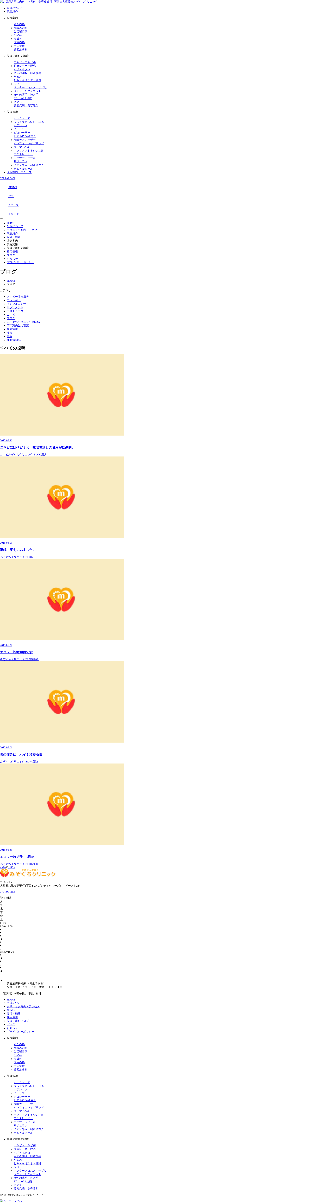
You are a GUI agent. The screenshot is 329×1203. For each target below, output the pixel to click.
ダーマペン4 (21, 147)
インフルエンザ (16, 303)
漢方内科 (19, 42)
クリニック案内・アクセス (23, 229)
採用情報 (12, 251)
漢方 (9, 332)
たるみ (18, 76)
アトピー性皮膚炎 (18, 296)
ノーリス (19, 129)
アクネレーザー (23, 154)
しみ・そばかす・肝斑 (27, 80)
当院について (15, 8)
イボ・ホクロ (22, 69)
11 (9, 867)
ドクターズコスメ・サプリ (30, 87)
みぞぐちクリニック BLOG (23, 321)
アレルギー (14, 300)
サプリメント (15, 307)
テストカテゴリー (18, 311)
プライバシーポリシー (20, 262)
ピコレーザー (22, 132)
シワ (16, 83)
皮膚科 (18, 38)
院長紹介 (12, 11)
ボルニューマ (22, 118)
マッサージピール (25, 157)
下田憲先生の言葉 (18, 325)
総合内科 (19, 24)
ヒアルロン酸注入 (25, 136)
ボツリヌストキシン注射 (29, 150)
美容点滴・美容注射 (26, 105)
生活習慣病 (20, 31)
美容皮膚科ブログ (18, 1020)
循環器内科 (20, 27)
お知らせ (12, 258)
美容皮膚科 (20, 49)
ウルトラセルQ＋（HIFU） (30, 121)
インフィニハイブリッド (29, 143)
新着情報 (12, 329)
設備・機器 (14, 237)
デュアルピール (23, 168)
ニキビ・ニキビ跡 (25, 62)
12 (12, 867)
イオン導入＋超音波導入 (29, 165)
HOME (11, 223)
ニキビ (11, 314)
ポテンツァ (20, 125)
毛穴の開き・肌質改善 (27, 73)
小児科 (18, 35)
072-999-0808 (7, 178)
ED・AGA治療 (23, 98)
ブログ (11, 255)
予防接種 (19, 45)
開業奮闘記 (14, 339)
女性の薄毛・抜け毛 (26, 94)
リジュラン (20, 161)
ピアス (18, 101)
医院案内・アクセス (19, 172)
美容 (9, 336)
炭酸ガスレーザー (25, 139)
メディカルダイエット (27, 91)
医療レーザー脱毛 (25, 65)
